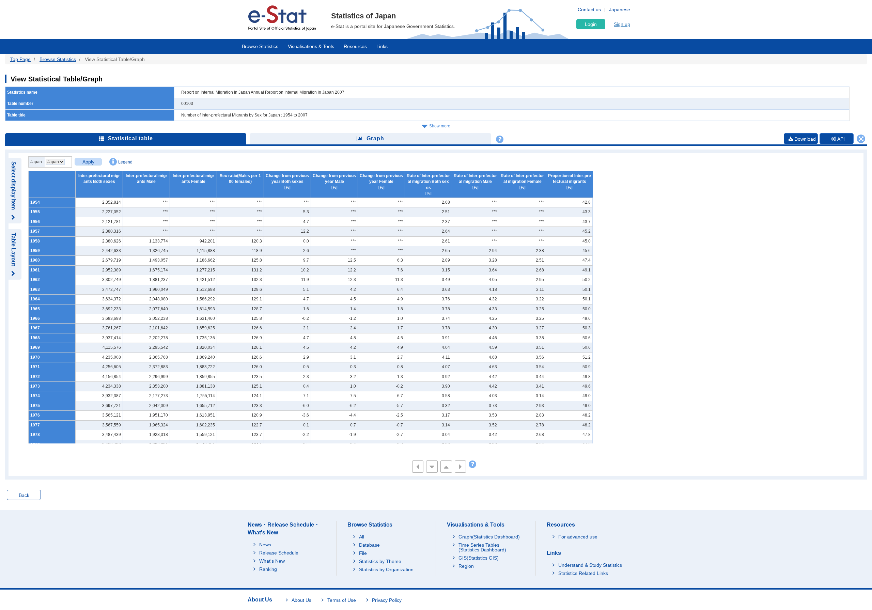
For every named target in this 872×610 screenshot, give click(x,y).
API (840, 139)
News (265, 544)
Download (804, 139)
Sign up (622, 24)
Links (382, 46)
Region (466, 566)
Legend (125, 162)
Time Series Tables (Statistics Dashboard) (482, 547)
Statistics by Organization (386, 569)
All (361, 536)
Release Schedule (278, 552)
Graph (375, 138)
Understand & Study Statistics (590, 565)
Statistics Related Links (583, 573)
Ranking (268, 569)
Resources (355, 46)
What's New (272, 561)
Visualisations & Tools (311, 46)
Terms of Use (341, 600)
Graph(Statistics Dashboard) (489, 536)
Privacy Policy (387, 600)
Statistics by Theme (380, 561)
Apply (88, 162)
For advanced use (577, 536)
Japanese (619, 9)
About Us (301, 600)
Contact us (589, 9)
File (363, 553)
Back (24, 495)
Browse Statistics (260, 46)
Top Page (20, 59)
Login (591, 24)
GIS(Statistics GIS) (478, 558)
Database (369, 545)
